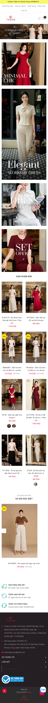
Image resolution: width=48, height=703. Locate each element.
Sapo (29, 692)
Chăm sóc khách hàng (17, 604)
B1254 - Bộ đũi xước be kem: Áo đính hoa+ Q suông (36, 473)
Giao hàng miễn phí (16, 585)
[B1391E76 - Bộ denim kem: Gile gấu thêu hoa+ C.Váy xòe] (12, 297)
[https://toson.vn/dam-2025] (24, 134)
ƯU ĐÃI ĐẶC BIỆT (24, 499)
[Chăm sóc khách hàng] (4, 605)
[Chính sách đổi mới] (4, 595)
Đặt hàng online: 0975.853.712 (15, 641)
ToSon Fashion (11, 668)
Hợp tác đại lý (20, 6)
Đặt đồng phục (7, 6)
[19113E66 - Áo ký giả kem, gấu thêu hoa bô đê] (12, 450)
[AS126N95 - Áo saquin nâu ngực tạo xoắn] (24, 531)
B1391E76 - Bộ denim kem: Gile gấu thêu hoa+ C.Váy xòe (12, 320)
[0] (43, 18)
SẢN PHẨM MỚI (24, 276)
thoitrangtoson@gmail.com (14, 652)
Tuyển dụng (31, 6)
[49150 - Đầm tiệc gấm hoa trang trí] (12, 394)
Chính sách (41, 6)
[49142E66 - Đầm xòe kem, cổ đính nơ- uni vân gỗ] (36, 347)
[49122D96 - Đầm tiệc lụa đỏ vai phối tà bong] (36, 297)
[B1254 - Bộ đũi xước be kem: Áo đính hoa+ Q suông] (36, 450)
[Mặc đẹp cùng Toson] (24, 64)
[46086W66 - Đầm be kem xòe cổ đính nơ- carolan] (12, 347)
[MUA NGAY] (24, 204)
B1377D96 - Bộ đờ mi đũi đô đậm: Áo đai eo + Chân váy (36, 417)
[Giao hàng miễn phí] (4, 586)
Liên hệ (24, 11)
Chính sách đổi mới (16, 594)
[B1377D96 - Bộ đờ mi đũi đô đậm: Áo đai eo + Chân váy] (36, 394)
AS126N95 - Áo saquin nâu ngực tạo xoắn (24, 563)
